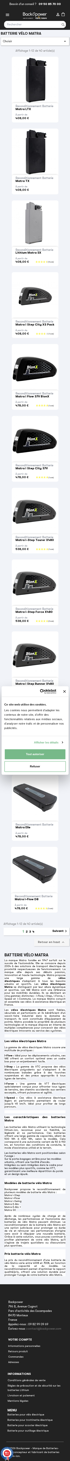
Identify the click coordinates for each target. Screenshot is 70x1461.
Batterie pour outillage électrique (28, 1430)
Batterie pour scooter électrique (27, 1425)
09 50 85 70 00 (49, 4)
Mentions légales (18, 1400)
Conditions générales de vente (27, 1380)
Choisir (35, 41)
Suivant (60, 931)
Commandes (16, 1356)
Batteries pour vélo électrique (25, 1414)
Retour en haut (51, 942)
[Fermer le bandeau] (64, 691)
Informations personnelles (24, 1345)
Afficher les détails (46, 742)
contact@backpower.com (44, 1328)
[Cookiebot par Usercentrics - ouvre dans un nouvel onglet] (41, 691)
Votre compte (20, 1339)
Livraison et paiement (21, 1395)
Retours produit (18, 1351)
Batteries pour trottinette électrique (30, 1419)
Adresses (13, 1362)
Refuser (35, 766)
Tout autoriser (35, 754)
